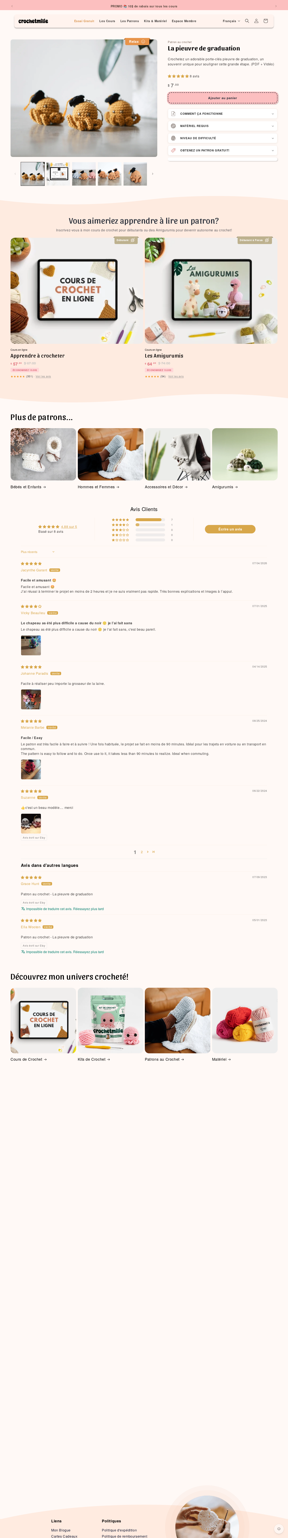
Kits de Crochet (92, 1059)
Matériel (219, 1059)
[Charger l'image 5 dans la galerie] (135, 174)
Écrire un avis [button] (230, 529)
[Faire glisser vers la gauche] (15, 173)
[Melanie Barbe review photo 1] (31, 769)
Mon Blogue (61, 1530)
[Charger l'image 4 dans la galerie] (109, 174)
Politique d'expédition (119, 1530)
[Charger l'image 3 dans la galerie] (84, 174)
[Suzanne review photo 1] (31, 824)
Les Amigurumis (164, 355)
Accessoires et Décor (164, 486)
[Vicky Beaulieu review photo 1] (31, 645)
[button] (231, 21)
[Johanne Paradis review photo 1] (31, 699)
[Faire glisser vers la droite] (152, 173)
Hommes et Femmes (96, 486)
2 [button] (142, 851)
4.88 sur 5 (69, 526)
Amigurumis (222, 486)
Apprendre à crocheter (38, 355)
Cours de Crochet (26, 1059)
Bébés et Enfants (26, 486)
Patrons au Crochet (162, 1059)
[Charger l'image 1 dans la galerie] (32, 174)
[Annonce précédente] (12, 6)
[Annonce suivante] (276, 6)
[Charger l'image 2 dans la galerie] (58, 174)
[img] (31, 563)
